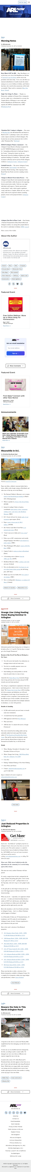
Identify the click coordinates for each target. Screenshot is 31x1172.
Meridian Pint (6, 132)
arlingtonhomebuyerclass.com (9, 777)
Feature (3, 820)
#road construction (16, 1077)
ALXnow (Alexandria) (15, 1140)
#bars (10, 265)
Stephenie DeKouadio (11, 481)
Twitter (6, 90)
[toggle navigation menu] (29, 2)
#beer (15, 265)
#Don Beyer (5, 272)
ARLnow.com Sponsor (9, 829)
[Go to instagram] (13, 1112)
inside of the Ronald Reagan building (13, 496)
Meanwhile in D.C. (10, 450)
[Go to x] (6, 1112)
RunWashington (15, 1153)
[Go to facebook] (10, 1112)
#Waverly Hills (5, 1081)
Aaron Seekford (19, 977)
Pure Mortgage (22, 718)
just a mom (24, 533)
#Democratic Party (17, 269)
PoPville (17, 141)
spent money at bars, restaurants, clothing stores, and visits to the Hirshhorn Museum (16, 511)
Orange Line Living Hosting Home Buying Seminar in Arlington (14, 615)
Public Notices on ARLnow (15, 1129)
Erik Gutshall (13, 167)
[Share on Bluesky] (17, 284)
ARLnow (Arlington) (15, 1137)
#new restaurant (6, 275)
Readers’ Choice (15, 1132)
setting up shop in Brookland (21, 551)
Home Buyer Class (14, 678)
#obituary (15, 275)
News (3, 37)
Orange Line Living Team (14, 690)
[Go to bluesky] (25, 1112)
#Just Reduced (15, 982)
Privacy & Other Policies (15, 1126)
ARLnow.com (6, 44)
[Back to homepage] (4, 2)
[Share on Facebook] (9, 284)
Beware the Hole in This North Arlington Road (13, 1008)
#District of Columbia (9, 587)
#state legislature (16, 279)
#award (4, 265)
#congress (22, 265)
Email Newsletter (15, 1121)
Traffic (3, 1003)
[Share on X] (13, 284)
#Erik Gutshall (14, 272)
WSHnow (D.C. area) (15, 1156)
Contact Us (15, 1118)
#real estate (16, 804)
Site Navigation (15, 1134)
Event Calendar (15, 1124)
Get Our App (22, 2)
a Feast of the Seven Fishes (21, 502)
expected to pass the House (9, 77)
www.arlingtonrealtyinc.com (12, 856)
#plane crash (24, 275)
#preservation (5, 279)
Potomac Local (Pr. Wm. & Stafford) (15, 1150)
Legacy (26, 227)
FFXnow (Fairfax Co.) (15, 1143)
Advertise (15, 1116)
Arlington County (12, 161)
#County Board (6, 269)
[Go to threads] (21, 1112)
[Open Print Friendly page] (21, 284)
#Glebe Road (5, 1077)
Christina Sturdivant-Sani (10, 454)
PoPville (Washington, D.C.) (15, 1148)
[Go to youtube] (17, 1112)
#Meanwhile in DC (22, 587)
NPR (22, 227)
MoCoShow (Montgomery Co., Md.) (15, 1145)
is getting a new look (23, 562)
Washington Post (6, 107)
